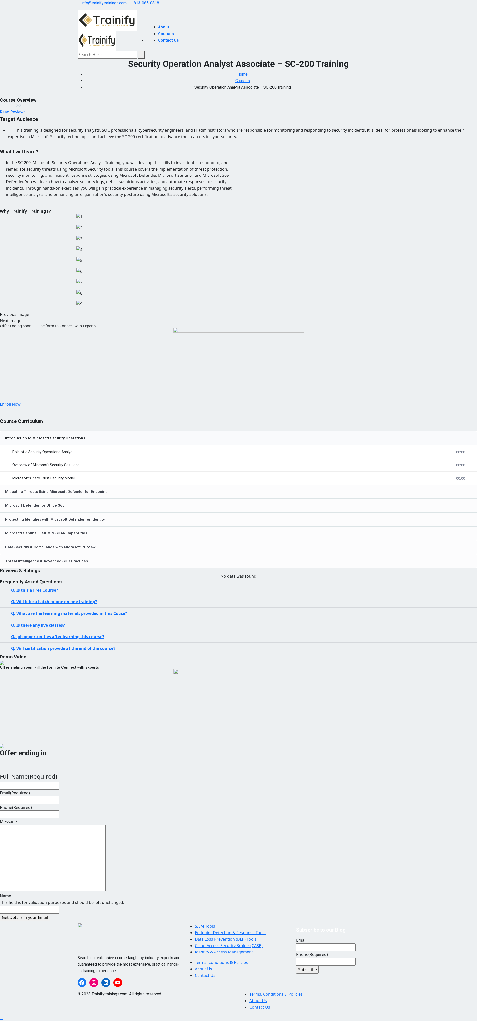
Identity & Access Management (224, 952)
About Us (203, 969)
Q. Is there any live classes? (38, 625)
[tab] (238, 590)
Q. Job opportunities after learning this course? (57, 636)
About (163, 27)
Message (8, 821)
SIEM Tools (205, 926)
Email (15, 793)
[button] (13, 112)
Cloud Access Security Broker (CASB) (229, 945)
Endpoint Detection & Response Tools (230, 932)
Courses (166, 33)
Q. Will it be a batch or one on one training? (54, 601)
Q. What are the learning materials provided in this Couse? (69, 613)
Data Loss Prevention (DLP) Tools (226, 939)
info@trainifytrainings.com (104, 3)
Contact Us (168, 40)
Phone (16, 807)
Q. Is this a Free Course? (34, 590)
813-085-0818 (146, 3)
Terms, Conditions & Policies (221, 962)
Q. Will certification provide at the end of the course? (63, 648)
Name (5, 896)
